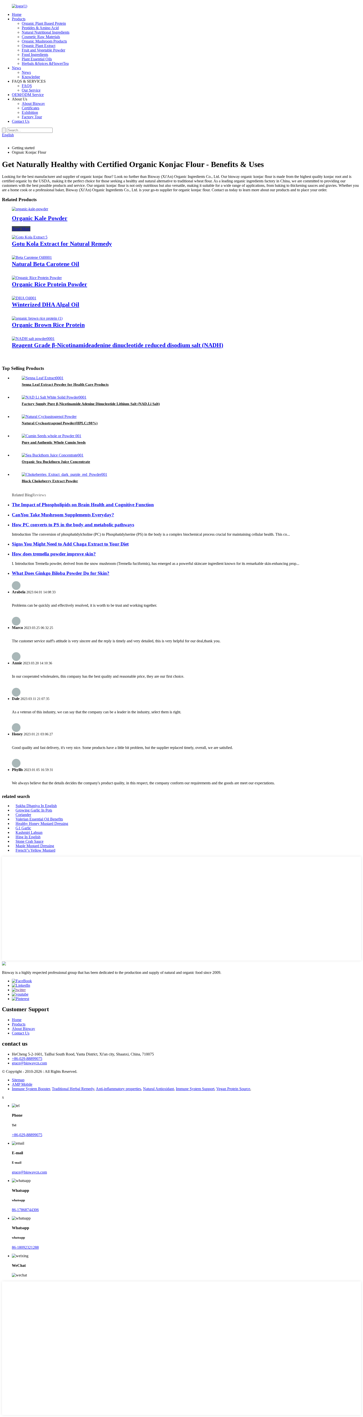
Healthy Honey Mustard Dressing (42, 823)
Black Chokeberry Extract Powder (50, 481)
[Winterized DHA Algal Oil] (24, 298)
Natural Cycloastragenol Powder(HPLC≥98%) (60, 423)
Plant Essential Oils (37, 59)
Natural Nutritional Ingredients (45, 32)
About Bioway (33, 103)
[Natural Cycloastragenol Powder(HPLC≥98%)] (49, 416)
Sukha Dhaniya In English (36, 806)
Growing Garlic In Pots (34, 810)
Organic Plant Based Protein (44, 23)
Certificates (30, 108)
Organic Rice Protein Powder (49, 284)
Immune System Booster (31, 1089)
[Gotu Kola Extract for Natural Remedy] (29, 237)
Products (18, 19)
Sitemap (18, 1080)
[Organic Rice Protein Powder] (37, 278)
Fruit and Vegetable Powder (43, 50)
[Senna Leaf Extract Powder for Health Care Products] (42, 378)
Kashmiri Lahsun (29, 832)
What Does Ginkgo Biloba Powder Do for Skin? (60, 573)
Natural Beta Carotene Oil (45, 264)
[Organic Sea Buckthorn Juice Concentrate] (52, 455)
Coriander (23, 815)
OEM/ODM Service (28, 95)
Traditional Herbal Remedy (73, 1089)
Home (16, 14)
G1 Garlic (23, 828)
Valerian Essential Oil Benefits (39, 819)
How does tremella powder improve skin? (54, 553)
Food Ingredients (35, 54)
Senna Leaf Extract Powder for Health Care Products (65, 384)
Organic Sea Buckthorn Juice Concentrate (56, 462)
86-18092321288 (25, 1247)
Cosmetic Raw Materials (41, 37)
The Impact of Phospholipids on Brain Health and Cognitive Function (83, 504)
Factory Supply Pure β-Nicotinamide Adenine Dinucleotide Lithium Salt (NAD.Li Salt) (91, 404)
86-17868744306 (25, 1210)
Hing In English (28, 837)
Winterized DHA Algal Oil (45, 304)
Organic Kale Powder (39, 218)
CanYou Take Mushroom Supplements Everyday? (63, 514)
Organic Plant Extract (38, 46)
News (16, 68)
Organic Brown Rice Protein (48, 325)
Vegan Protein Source (233, 1089)
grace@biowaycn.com (29, 1063)
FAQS (27, 86)
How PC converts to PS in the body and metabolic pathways (73, 524)
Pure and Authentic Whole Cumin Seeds (54, 442)
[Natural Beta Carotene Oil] (32, 257)
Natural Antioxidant (158, 1089)
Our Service (31, 90)
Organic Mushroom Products (44, 41)
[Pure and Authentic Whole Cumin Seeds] (51, 436)
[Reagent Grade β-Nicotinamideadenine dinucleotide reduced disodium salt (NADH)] (33, 338)
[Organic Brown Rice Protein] (37, 318)
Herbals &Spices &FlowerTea (45, 63)
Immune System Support (195, 1089)
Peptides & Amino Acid (40, 28)
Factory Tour (32, 117)
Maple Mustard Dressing (35, 846)
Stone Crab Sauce (29, 841)
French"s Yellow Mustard (35, 850)
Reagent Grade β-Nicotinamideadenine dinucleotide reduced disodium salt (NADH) (117, 345)
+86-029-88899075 (27, 1059)
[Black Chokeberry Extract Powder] (64, 474)
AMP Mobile (22, 1084)
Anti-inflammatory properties (118, 1089)
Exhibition (30, 112)
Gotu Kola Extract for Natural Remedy (62, 243)
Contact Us (20, 121)
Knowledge (31, 77)
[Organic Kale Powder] (30, 209)
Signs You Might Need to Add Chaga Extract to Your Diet (70, 544)
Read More (21, 229)
